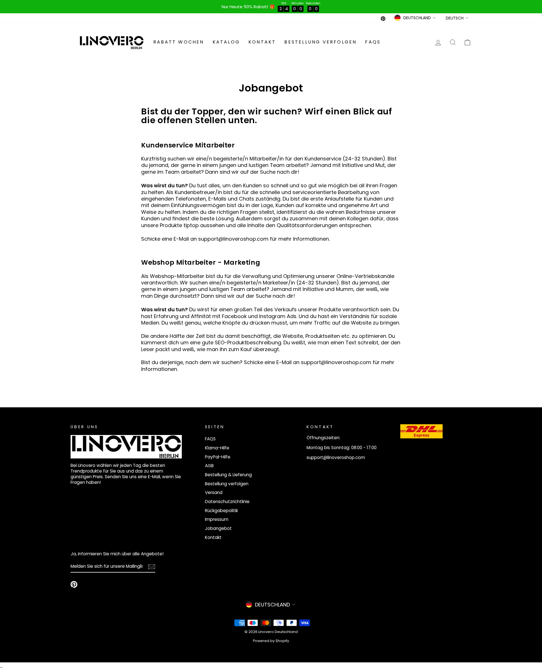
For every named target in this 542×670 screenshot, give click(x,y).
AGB (209, 466)
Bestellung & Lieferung (228, 475)
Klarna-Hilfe (217, 448)
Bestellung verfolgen (320, 42)
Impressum (216, 519)
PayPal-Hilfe (217, 457)
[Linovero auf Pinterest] (74, 584)
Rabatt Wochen (178, 42)
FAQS (373, 42)
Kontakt (262, 42)
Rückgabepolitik (221, 511)
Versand (213, 492)
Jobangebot (218, 528)
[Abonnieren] (151, 566)
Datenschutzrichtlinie (227, 501)
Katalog (226, 42)
